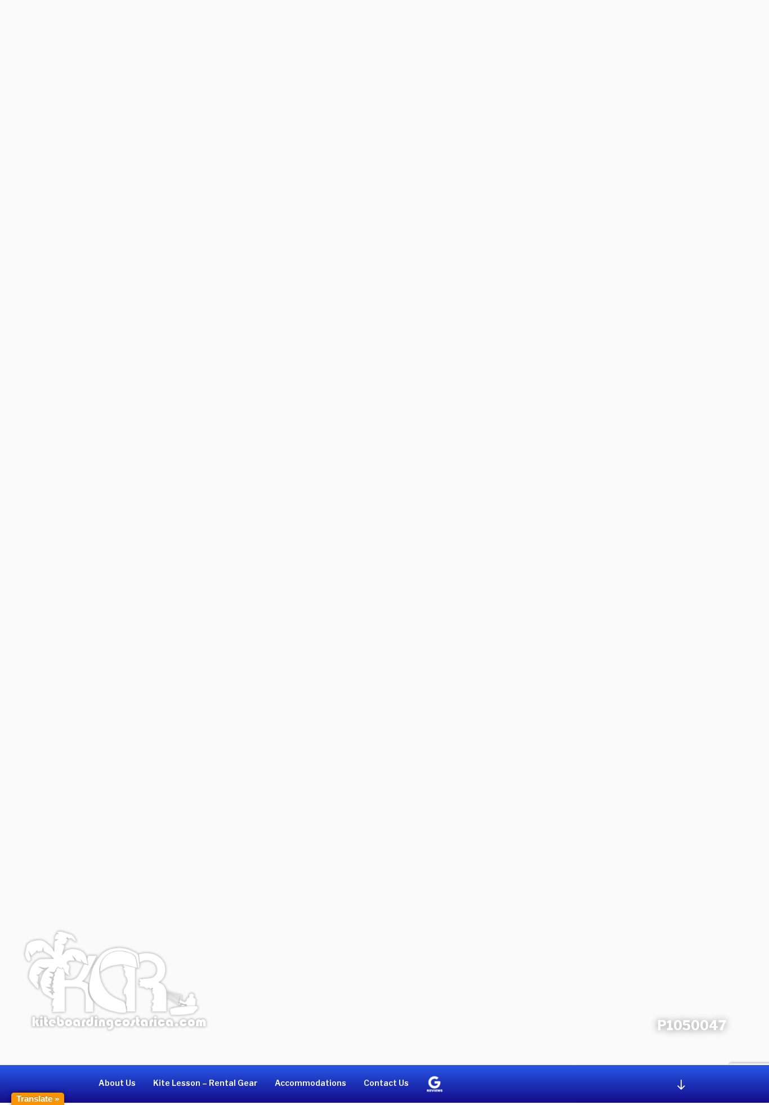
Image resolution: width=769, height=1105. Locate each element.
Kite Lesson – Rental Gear (205, 1083)
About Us (117, 1083)
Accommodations (310, 1083)
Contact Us (386, 1083)
